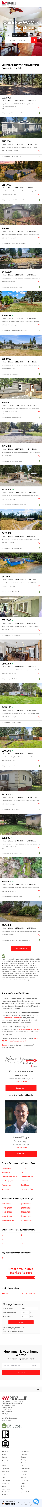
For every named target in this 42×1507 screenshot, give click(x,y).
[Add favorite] (39, 107)
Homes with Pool (27, 1189)
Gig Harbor (5, 1468)
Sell (25, 35)
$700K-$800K (7, 1216)
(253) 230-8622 (21, 1148)
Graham (4, 1457)
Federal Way (5, 1483)
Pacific (23, 1483)
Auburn (23, 1463)
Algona (4, 1486)
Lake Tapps (5, 1451)
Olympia (23, 1474)
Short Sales (25, 1185)
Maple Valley (6, 1480)
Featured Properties (28, 1293)
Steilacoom (5, 1471)
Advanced (16, 35)
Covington (24, 1480)
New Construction (8, 1181)
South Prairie (6, 1489)
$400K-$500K (26, 1208)
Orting (23, 1486)
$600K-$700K (26, 1212)
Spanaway (5, 1460)
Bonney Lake (25, 1451)
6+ (22, 1243)
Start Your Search (21, 948)
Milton (4, 1466)
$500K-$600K (7, 1212)
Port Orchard (25, 1468)
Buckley (23, 1460)
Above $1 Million (27, 1220)
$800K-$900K (26, 1216)
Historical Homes (27, 1181)
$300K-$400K (7, 1208)
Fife (22, 1466)
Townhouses (6, 1172)
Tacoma (23, 1457)
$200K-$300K (26, 1204)
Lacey (3, 1474)
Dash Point (5, 1492)
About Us (5, 1293)
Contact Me (20, 1154)
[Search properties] (34, 40)
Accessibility (22, 1503)
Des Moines (5, 1495)
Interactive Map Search (13, 1018)
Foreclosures (6, 1185)
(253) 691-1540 (21, 1082)
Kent (3, 1477)
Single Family (6, 1168)
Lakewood (24, 1471)
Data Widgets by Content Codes (31, 1505)
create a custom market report (29, 1029)
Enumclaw (5, 1463)
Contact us (5, 1045)
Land (22, 1172)
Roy (3, 1258)
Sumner (4, 1454)
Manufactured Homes (9, 1177)
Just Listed (5, 1189)
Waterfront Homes (27, 1177)
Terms (31, 1503)
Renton (23, 1477)
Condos (24, 1168)
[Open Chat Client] (36, 1501)
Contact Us (20, 1088)
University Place (26, 1492)
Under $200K (6, 1204)
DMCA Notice (6, 1420)
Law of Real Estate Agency (10, 1418)
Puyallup (24, 1454)
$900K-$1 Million (8, 1220)
